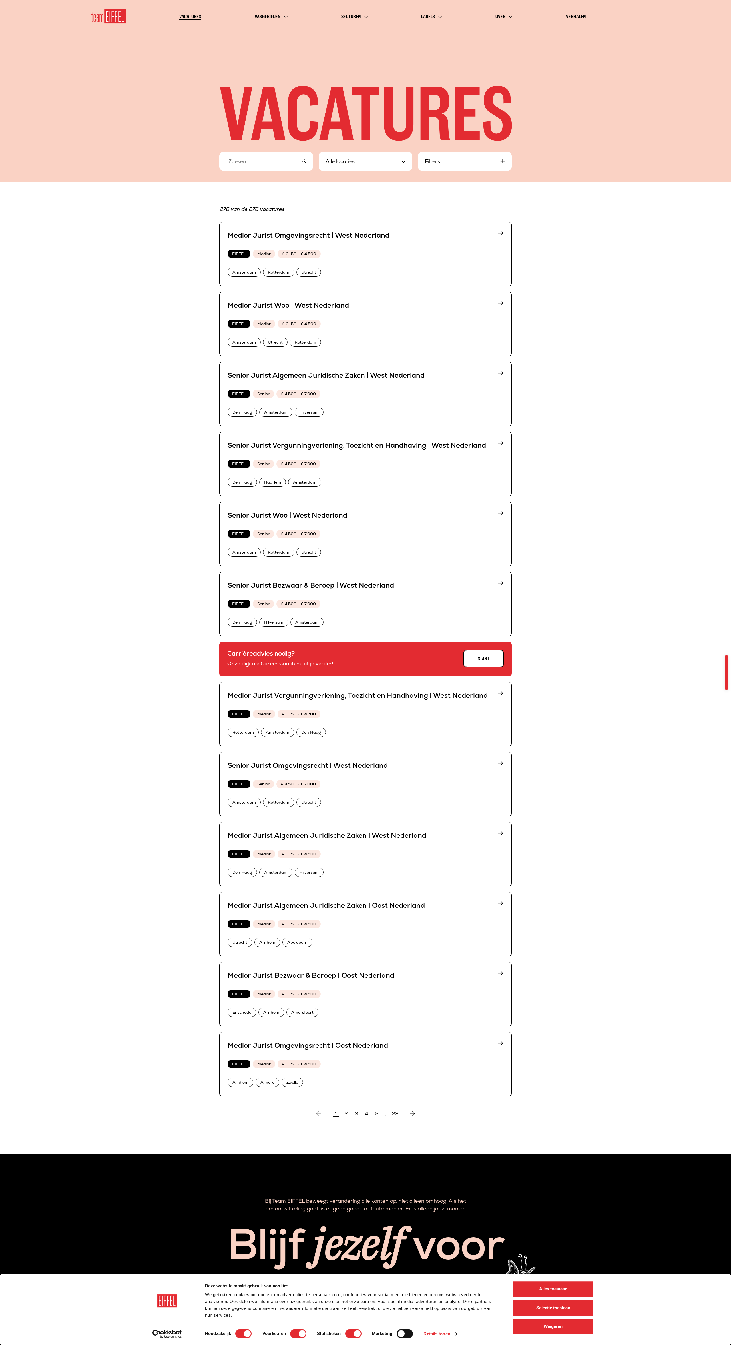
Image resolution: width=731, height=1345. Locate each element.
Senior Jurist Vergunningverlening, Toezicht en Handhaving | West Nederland (357, 445)
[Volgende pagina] (412, 1114)
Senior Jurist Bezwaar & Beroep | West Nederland (311, 585)
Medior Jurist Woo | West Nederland (288, 305)
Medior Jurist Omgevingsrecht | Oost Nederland (308, 1045)
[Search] (304, 161)
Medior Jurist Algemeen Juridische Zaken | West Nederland (327, 835)
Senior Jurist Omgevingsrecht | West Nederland (308, 765)
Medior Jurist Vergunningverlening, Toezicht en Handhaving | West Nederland (358, 695)
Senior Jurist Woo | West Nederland (287, 515)
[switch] (298, 1333)
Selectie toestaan (553, 1307)
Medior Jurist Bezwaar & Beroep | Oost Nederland (311, 975)
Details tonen (436, 1333)
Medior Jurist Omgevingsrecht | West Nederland (308, 235)
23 (395, 1114)
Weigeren (553, 1326)
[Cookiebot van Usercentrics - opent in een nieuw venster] (167, 1334)
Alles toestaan (553, 1288)
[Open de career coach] (726, 672)
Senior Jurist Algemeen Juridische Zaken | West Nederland (326, 375)
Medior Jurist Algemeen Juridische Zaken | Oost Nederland (326, 905)
